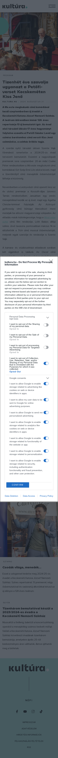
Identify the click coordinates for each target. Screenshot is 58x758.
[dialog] (29, 379)
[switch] (46, 324)
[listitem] (29, 318)
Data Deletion (11, 496)
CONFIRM (17, 485)
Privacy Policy (46, 496)
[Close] (52, 262)
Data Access (29, 496)
